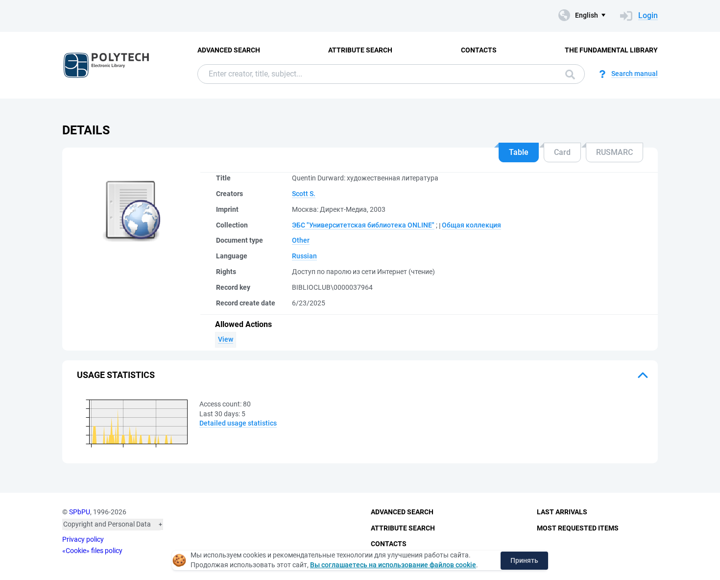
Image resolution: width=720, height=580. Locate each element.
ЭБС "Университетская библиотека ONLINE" (363, 225)
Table (518, 152)
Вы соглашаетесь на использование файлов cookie (393, 565)
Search (568, 74)
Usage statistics (116, 375)
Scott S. (303, 194)
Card (562, 152)
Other (301, 240)
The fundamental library (611, 50)
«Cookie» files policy (92, 551)
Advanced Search (228, 50)
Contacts (479, 50)
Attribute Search (360, 50)
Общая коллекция (471, 225)
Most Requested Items (578, 528)
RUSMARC (614, 152)
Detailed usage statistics (238, 423)
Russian (304, 256)
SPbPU (79, 512)
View (225, 339)
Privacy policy (83, 539)
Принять (524, 560)
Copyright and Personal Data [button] (107, 524)
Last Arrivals (562, 512)
